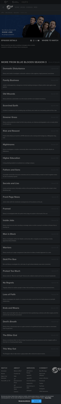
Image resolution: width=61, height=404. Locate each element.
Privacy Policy (48, 397)
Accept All (36, 401)
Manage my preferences (24, 401)
